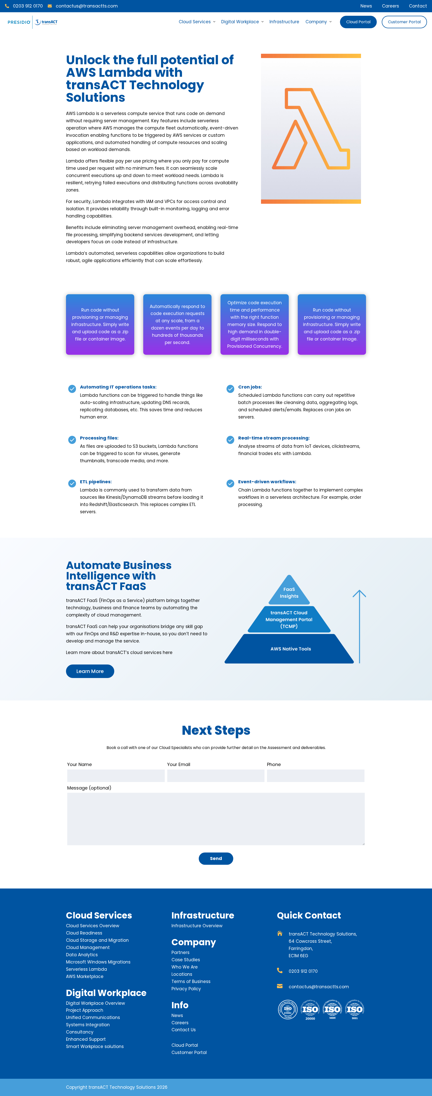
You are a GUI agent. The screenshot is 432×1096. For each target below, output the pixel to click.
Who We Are (185, 967)
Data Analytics (82, 955)
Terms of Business (191, 981)
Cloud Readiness (84, 933)
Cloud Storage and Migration (97, 940)
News (366, 6)
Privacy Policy (186, 989)
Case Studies (186, 960)
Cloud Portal (358, 22)
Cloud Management (88, 947)
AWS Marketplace (85, 977)
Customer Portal (404, 22)
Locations (182, 974)
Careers (390, 6)
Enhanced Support (86, 1039)
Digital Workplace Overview (95, 1003)
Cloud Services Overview (92, 926)
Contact (418, 6)
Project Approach (84, 1010)
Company (316, 22)
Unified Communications (93, 1017)
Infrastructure (284, 22)
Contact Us (184, 1030)
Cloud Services (195, 22)
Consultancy (80, 1032)
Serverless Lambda (86, 969)
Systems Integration (88, 1025)
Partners (181, 953)
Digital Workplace (240, 22)
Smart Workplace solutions (95, 1047)
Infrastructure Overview (197, 926)
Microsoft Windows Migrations (98, 962)
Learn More (90, 671)
